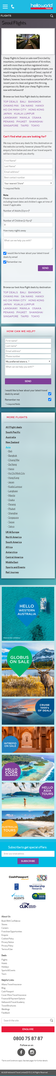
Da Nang (27, 106)
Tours (3, 974)
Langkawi (10, 118)
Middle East (12, 562)
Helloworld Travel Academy (13, 1002)
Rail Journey (12, 572)
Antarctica (11, 552)
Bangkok (34, 102)
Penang (8, 122)
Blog (3, 988)
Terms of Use (7, 949)
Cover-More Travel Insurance (13, 995)
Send (28, 381)
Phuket (21, 122)
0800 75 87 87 (13, 6)
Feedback (5, 1012)
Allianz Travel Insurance (11, 984)
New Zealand (12, 442)
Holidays (5, 966)
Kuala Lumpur (24, 114)
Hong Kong (36, 110)
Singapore (10, 126)
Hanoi (39, 106)
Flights (4, 959)
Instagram (32, 1052)
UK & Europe (12, 532)
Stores (4, 924)
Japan (7, 114)
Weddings (5, 1009)
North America (14, 537)
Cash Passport (7, 991)
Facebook (21, 1052)
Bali (23, 102)
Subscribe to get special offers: (27, 847)
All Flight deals (14, 427)
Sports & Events (8, 970)
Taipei (25, 126)
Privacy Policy (7, 945)
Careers (4, 928)
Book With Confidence (10, 921)
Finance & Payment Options (13, 998)
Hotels (4, 963)
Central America (14, 557)
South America (14, 542)
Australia (11, 437)
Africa (9, 547)
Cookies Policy (7, 938)
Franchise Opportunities (11, 931)
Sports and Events (15, 567)
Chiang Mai (11, 106)
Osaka (36, 118)
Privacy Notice (7, 942)
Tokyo (35, 126)
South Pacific (13, 432)
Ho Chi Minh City (14, 110)
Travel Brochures (8, 1005)
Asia (8, 447)
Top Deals (10, 102)
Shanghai (36, 122)
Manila (25, 118)
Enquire (4, 935)
